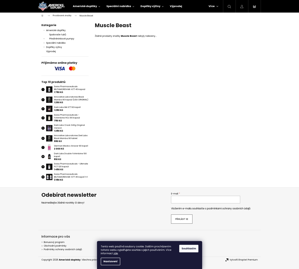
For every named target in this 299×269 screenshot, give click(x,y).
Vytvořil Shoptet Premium (244, 259)
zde (115, 253)
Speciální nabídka (55, 42)
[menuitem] (86, 6)
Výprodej (51, 51)
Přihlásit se (181, 219)
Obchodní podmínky (55, 245)
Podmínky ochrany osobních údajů (63, 249)
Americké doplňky (56, 30)
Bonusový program (54, 242)
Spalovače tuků (57, 34)
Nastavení (110, 261)
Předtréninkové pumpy (61, 38)
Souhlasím (189, 248)
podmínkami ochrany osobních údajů (228, 208)
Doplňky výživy (54, 47)
